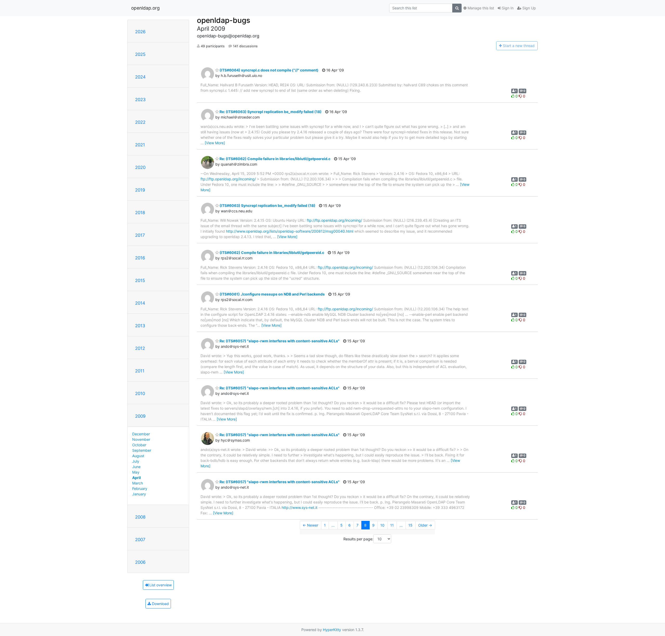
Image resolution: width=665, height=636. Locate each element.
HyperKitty (332, 629)
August (138, 456)
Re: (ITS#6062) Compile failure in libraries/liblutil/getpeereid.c (274, 158)
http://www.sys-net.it (299, 507)
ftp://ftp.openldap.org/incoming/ (228, 179)
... (333, 525)
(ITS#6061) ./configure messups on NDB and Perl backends (272, 294)
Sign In (507, 8)
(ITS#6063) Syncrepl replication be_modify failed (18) (267, 205)
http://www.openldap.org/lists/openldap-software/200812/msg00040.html (289, 231)
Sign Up (528, 8)
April (136, 477)
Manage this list (480, 8)
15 (410, 525)
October (139, 445)
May (135, 472)
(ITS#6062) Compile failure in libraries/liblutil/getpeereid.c (271, 252)
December (141, 434)
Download (160, 603)
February (139, 488)
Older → (425, 525)
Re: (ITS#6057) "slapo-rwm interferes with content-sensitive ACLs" (279, 341)
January (139, 494)
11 (392, 525)
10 (382, 525)
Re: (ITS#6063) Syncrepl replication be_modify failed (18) (270, 111)
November (141, 439)
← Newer (310, 525)
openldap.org (145, 8)
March (137, 483)
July (135, 461)
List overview (160, 585)
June (136, 466)
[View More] (215, 143)
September (141, 450)
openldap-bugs (223, 20)
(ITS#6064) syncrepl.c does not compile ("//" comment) (268, 70)
